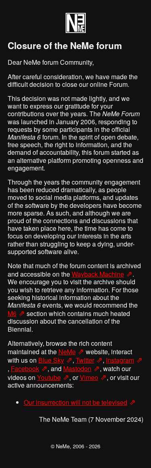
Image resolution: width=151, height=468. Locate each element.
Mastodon (77, 368)
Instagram (120, 360)
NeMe (67, 351)
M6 (12, 313)
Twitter (85, 360)
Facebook (25, 368)
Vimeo (89, 377)
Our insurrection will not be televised (75, 402)
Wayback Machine (98, 274)
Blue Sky (51, 360)
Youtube (49, 377)
